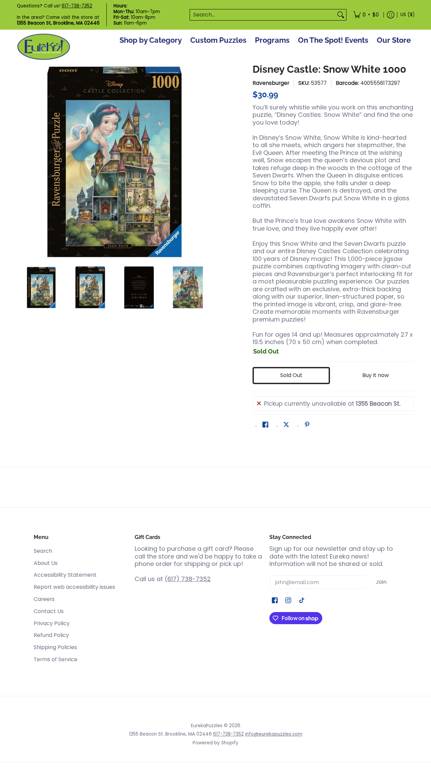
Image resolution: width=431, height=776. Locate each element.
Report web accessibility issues (74, 587)
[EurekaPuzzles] (44, 47)
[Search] (340, 15)
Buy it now (375, 375)
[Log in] (390, 15)
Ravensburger (271, 83)
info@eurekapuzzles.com (273, 734)
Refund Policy (51, 635)
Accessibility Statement (65, 575)
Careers (44, 599)
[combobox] (262, 15)
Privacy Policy (52, 623)
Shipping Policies (55, 647)
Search (43, 551)
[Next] (207, 162)
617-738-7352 (77, 6)
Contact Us (49, 611)
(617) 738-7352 (188, 579)
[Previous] (21, 162)
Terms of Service (55, 659)
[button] (265, 425)
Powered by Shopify (215, 743)
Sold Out (291, 375)
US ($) (407, 14)
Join (381, 582)
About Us (46, 563)
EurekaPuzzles (207, 725)
